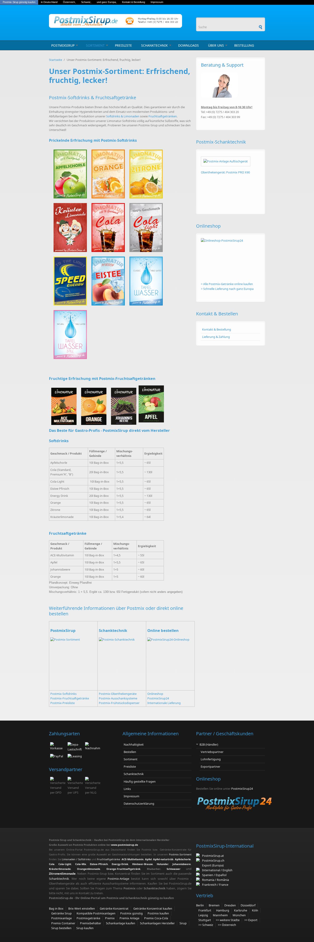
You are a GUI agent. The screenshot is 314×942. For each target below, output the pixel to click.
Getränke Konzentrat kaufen (152, 908)
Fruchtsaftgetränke (108, 859)
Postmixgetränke (88, 918)
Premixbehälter (90, 923)
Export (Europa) (213, 865)
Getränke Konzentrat (114, 908)
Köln (255, 910)
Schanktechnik (154, 45)
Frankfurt (204, 910)
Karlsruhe (240, 910)
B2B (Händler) (209, 744)
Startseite (55, 60)
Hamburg (222, 910)
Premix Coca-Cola (156, 918)
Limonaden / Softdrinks (76, 859)
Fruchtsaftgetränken (162, 116)
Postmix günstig (131, 913)
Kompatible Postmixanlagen (96, 913)
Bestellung (244, 45)
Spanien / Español (213, 875)
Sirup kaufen (85, 928)
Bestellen (130, 752)
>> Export (250, 920)
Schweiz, (86, 2)
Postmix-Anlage (118, 879)
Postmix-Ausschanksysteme (118, 698)
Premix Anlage (129, 918)
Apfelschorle (183, 859)
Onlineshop (155, 694)
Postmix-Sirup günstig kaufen (19, 2)
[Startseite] (120, 21)
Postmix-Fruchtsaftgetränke (69, 698)
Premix (110, 918)
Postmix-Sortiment (180, 854)
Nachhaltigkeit (134, 744)
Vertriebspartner (212, 752)
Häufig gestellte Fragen (140, 781)
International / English (217, 870)
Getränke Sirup (61, 913)
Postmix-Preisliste (62, 703)
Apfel (148, 859)
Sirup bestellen (61, 928)
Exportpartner (210, 766)
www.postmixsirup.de (124, 844)
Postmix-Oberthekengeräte (118, 694)
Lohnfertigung (211, 759)
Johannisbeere (181, 864)
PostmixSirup (62, 45)
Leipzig (203, 915)
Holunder (162, 864)
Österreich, (69, 2)
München (239, 915)
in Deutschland (49, 2)
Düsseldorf (248, 905)
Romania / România (215, 880)
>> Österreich (227, 925)
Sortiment (95, 45)
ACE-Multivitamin (132, 859)
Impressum (157, 2)
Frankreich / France (214, 885)
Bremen (214, 905)
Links (127, 789)
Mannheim (220, 915)
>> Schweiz (205, 925)
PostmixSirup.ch (213, 860)
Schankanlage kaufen (120, 923)
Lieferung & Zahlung (216, 337)
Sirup (183, 923)
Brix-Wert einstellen (81, 908)
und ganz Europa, (107, 2)
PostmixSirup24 (158, 698)
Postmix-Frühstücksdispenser (119, 703)
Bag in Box (56, 908)
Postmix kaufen (158, 913)
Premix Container (63, 923)
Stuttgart (204, 920)
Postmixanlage (61, 918)
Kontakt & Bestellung (133, 2)
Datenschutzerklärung (139, 803)
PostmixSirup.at (213, 856)
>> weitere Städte (228, 920)
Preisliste (123, 45)
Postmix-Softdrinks (63, 694)
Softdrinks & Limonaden (122, 116)
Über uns (216, 45)
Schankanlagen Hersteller (157, 923)
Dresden (230, 905)
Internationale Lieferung (164, 703)
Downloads (188, 45)
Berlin (200, 905)
